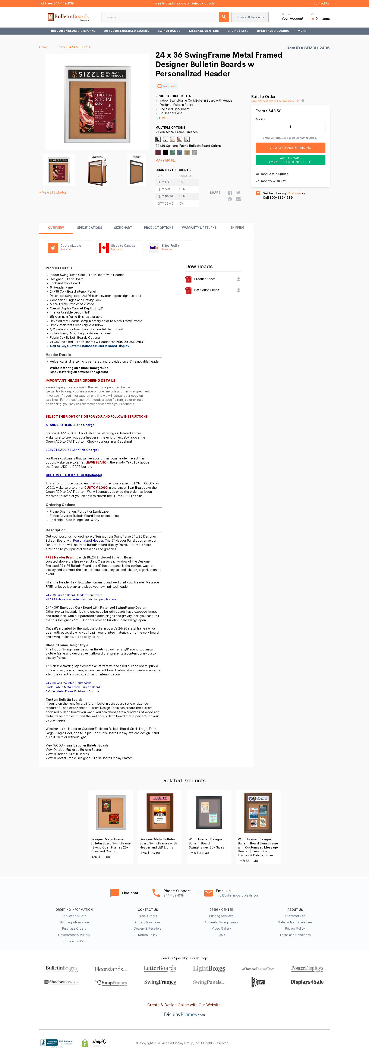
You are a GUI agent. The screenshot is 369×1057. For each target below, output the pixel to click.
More (302, 30)
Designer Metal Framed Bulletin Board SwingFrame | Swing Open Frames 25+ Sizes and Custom (111, 845)
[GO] (224, 17)
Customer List (295, 916)
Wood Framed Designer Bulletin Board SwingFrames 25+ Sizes (206, 843)
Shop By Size (237, 30)
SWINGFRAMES (169, 30)
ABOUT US (295, 909)
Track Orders (147, 916)
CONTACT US (148, 909)
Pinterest (308, 1043)
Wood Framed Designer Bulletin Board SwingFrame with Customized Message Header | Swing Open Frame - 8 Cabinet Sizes (258, 847)
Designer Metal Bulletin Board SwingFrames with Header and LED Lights (158, 843)
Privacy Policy (295, 928)
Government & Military (74, 935)
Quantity (260, 119)
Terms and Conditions (295, 935)
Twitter (299, 1043)
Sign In (285, 14)
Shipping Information (74, 922)
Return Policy (147, 935)
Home (43, 47)
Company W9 (73, 941)
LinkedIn (317, 1043)
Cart (313, 14)
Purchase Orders (74, 928)
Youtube (327, 1043)
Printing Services (221, 916)
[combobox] (165, 17)
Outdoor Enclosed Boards (126, 30)
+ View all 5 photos (53, 192)
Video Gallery (221, 928)
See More (162, 118)
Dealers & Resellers (147, 928)
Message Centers (204, 30)
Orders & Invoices (147, 922)
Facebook (289, 1043)
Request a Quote (74, 916)
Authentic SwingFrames (221, 922)
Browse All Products (250, 17)
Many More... (166, 160)
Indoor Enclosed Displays (73, 30)
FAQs (221, 935)
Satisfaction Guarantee (295, 922)
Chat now (294, 193)
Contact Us (321, 3)
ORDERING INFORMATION (74, 909)
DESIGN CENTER (221, 909)
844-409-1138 (64, 3)
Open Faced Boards (273, 30)
